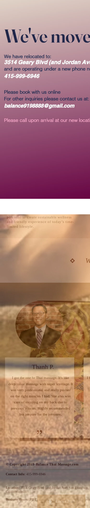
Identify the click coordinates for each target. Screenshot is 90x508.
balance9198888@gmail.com (39, 106)
